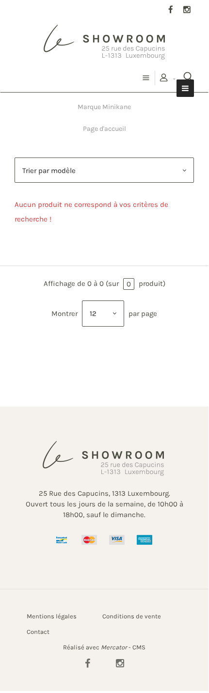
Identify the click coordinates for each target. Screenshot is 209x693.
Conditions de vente (131, 616)
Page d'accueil (104, 129)
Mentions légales (52, 616)
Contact (38, 631)
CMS (138, 647)
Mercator (114, 647)
